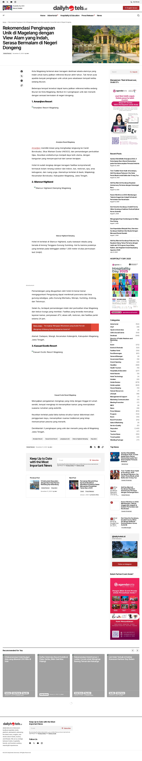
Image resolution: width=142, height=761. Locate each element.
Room (112, 417)
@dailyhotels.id (118, 536)
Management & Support (118, 397)
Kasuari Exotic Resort (51, 439)
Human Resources (116, 391)
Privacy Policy (70, 465)
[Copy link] (21, 85)
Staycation (94, 439)
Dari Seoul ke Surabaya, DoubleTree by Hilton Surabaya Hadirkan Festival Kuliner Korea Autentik (124, 209)
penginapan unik (64, 439)
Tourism (113, 431)
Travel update (115, 437)
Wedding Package (116, 440)
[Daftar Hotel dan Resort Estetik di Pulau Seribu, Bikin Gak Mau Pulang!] (53, 675)
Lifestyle (113, 394)
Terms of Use (80, 465)
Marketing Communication (119, 400)
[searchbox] (119, 72)
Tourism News (115, 434)
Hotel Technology (116, 376)
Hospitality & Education (118, 371)
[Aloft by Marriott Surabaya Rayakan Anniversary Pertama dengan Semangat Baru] (114, 491)
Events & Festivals (116, 348)
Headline (113, 365)
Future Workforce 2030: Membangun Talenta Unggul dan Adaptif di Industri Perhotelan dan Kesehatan (123, 197)
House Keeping (115, 388)
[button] (135, 2)
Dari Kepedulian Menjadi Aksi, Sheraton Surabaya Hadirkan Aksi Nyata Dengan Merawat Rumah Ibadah (124, 231)
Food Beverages (116, 353)
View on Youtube (17, 8)
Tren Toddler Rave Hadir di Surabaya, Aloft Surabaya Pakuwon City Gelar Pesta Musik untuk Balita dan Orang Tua (124, 173)
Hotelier (113, 379)
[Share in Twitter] (21, 76)
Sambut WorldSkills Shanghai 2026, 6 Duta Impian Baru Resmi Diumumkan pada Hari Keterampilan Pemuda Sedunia (124, 161)
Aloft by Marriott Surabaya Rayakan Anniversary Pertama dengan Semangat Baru (124, 185)
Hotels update (115, 385)
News (112, 408)
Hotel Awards (115, 374)
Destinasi (113, 336)
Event (82, 491)
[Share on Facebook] (21, 71)
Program (113, 414)
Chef (112, 327)
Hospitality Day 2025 (18, 6)
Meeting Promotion (117, 402)
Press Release (90, 491)
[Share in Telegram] (21, 80)
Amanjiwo (36, 148)
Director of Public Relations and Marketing (121, 339)
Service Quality (115, 425)
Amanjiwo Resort (37, 439)
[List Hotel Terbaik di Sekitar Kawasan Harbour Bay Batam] (123, 675)
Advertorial (114, 324)
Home (4, 22)
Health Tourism (115, 368)
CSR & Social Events (117, 333)
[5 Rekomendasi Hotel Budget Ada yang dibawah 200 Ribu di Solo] (19, 675)
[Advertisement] (65, 270)
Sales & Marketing (116, 423)
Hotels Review (7, 53)
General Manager (116, 356)
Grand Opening (115, 362)
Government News (116, 359)
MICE (112, 405)
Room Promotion (116, 420)
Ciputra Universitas (117, 330)
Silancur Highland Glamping (80, 439)
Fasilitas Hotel (115, 351)
